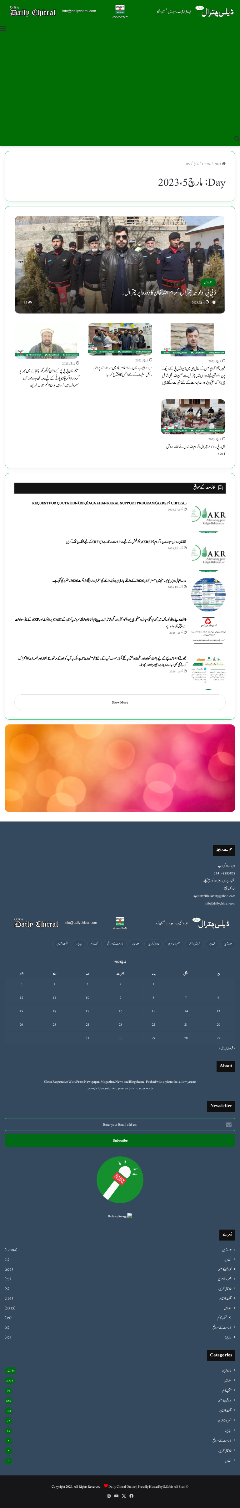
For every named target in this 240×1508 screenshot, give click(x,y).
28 (186, 1038)
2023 (217, 164)
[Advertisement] (120, 83)
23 (120, 1025)
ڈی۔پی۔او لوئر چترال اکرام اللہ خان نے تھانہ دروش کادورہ (195, 450)
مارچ (196, 164)
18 (54, 1011)
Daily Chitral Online (122, 1487)
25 (54, 1025)
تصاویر (212, 943)
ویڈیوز (79, 943)
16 (120, 1011)
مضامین (135, 943)
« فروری (231, 1048)
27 (218, 1038)
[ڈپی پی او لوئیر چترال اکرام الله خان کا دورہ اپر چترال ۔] (120, 265)
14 (186, 1011)
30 (120, 1038)
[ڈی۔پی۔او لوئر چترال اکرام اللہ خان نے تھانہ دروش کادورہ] (193, 416)
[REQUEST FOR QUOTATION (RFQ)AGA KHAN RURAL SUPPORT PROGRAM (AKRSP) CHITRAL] (208, 517)
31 (87, 1038)
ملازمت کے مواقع (115, 943)
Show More (120, 702)
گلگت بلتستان (62, 943)
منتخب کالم (94, 943)
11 (54, 998)
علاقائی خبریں (153, 943)
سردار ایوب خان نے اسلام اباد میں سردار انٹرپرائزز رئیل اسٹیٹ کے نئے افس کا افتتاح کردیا (122, 371)
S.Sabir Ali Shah (174, 1487)
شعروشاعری (174, 943)
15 (153, 1011)
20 (218, 1025)
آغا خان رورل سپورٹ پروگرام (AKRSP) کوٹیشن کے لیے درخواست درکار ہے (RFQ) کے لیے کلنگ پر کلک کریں (126, 542)
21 (186, 1025)
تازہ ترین (228, 943)
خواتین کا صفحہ (194, 943)
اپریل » (222, 1048)
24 (87, 1025)
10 (87, 998)
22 (153, 1025)
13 (218, 1011)
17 (87, 1011)
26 (21, 1025)
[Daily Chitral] (120, 11)
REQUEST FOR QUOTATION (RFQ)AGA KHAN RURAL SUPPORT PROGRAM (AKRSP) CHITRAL (109, 503)
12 (21, 998)
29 (153, 1038)
